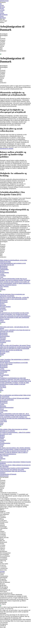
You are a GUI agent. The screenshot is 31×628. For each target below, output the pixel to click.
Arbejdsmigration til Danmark (8, 474)
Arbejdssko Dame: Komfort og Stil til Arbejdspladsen (14, 468)
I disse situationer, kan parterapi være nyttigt (12, 469)
